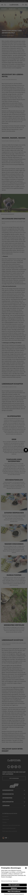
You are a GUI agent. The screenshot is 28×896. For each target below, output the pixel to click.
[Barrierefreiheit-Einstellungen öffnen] (26, 450)
